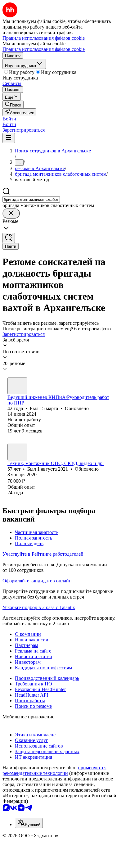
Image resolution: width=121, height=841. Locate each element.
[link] (13, 104)
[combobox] (31, 199)
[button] (9, 118)
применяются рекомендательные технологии (54, 770)
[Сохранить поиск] (8, 238)
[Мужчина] (17, 386)
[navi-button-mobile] (8, 138)
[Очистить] (11, 213)
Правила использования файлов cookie (43, 49)
